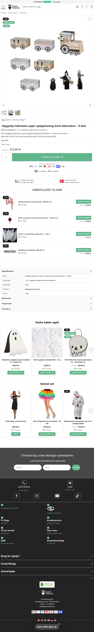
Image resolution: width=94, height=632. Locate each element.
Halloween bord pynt (32, 289)
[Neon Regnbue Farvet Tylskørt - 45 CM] (47, 404)
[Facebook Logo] (16, 495)
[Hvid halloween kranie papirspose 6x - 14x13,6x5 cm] (78, 343)
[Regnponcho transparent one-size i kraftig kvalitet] (78, 404)
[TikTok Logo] (77, 495)
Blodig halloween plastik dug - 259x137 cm (35, 202)
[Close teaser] (59, 624)
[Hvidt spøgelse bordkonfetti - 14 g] (47, 343)
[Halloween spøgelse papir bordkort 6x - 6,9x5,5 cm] (16, 343)
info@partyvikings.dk (47, 606)
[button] (47, 556)
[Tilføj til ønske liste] (90, 19)
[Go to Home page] (13, 7)
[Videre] (90, 105)
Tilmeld (76, 467)
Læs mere (4, 140)
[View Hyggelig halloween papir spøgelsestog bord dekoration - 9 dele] (4, 113)
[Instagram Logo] (37, 495)
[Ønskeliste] (86, 6)
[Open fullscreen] (47, 62)
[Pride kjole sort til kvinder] (16, 404)
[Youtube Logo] (57, 495)
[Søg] (77, 6)
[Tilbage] (4, 105)
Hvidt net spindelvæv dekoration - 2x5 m (34, 234)
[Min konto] (82, 7)
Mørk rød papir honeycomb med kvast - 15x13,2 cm (38, 218)
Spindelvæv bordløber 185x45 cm (31, 250)
